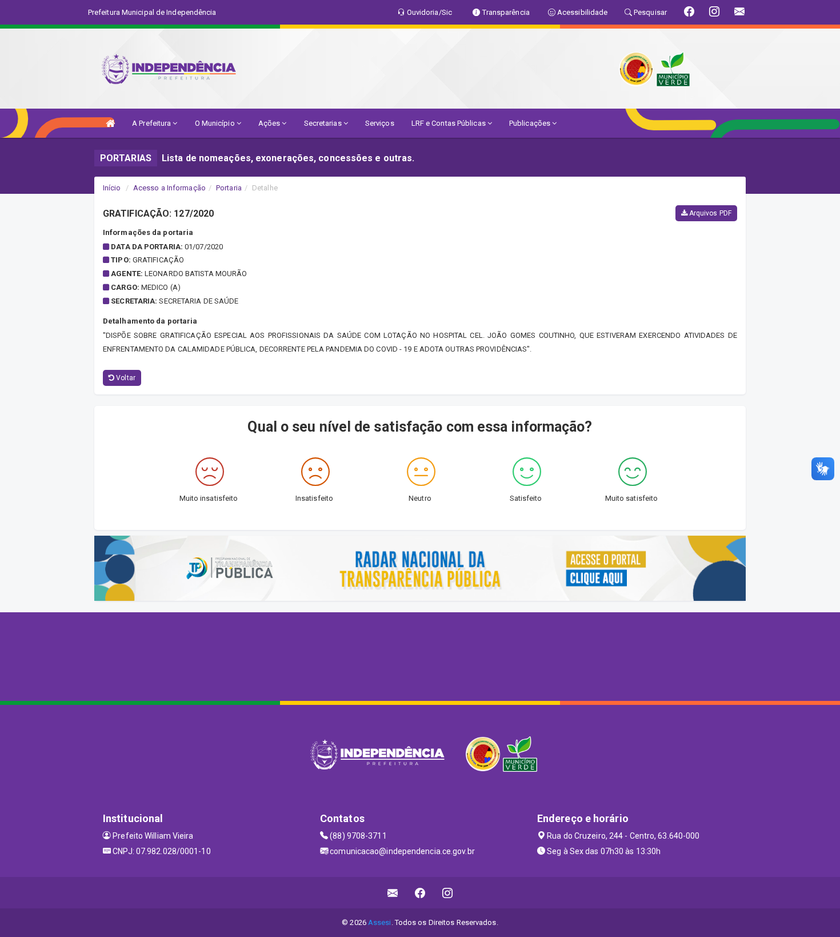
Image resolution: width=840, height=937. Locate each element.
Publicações (530, 123)
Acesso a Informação (169, 188)
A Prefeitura (152, 123)
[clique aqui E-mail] (393, 893)
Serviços (379, 123)
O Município (216, 123)
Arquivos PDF (709, 213)
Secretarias (323, 123)
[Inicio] (110, 123)
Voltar (124, 378)
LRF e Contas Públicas (449, 123)
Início (112, 188)
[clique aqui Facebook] (420, 893)
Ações (270, 123)
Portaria (229, 188)
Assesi (379, 922)
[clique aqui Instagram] (448, 893)
